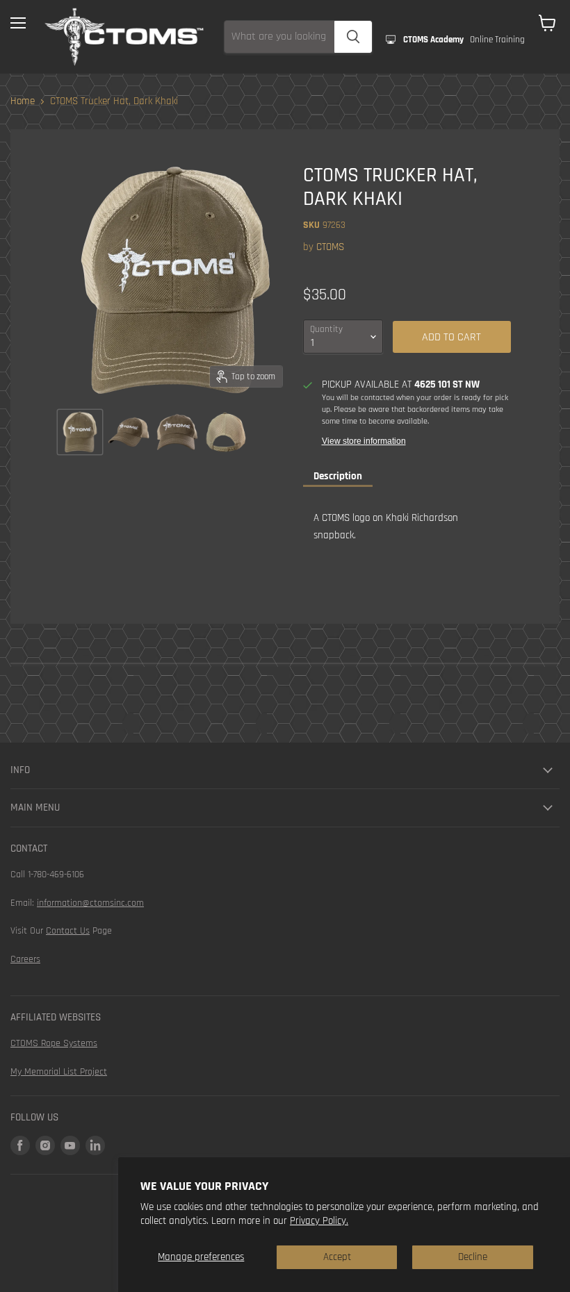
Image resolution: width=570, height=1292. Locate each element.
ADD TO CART (451, 337)
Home (22, 101)
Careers (25, 959)
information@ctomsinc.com (90, 903)
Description (338, 476)
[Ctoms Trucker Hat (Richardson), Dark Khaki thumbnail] (80, 432)
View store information (364, 441)
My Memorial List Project (58, 1072)
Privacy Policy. (319, 1220)
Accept (337, 1257)
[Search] (353, 37)
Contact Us (68, 931)
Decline (472, 1257)
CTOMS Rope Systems (53, 1043)
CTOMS (330, 247)
